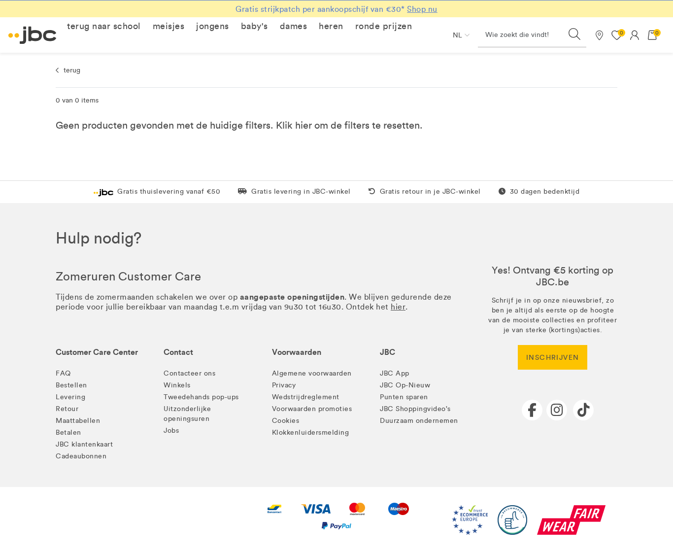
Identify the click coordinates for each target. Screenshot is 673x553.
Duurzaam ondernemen (419, 420)
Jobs (171, 430)
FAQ (63, 373)
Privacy (284, 385)
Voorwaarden (296, 352)
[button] (104, 26)
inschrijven (552, 357)
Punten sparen (404, 397)
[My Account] (634, 35)
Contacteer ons (189, 373)
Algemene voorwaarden (312, 373)
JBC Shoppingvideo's (415, 409)
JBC (387, 352)
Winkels (177, 385)
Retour (67, 409)
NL (457, 35)
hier (303, 125)
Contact (178, 352)
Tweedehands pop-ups (201, 397)
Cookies (286, 420)
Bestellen (71, 385)
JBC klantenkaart (84, 444)
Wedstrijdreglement (305, 397)
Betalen (68, 432)
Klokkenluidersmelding (310, 432)
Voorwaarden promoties (312, 409)
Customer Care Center (97, 352)
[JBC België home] (32, 35)
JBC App (394, 373)
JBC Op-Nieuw (405, 385)
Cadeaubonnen (81, 456)
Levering (70, 397)
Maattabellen (78, 420)
